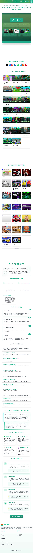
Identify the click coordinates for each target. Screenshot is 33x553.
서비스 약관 (19, 535)
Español (12, 542)
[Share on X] (7, 65)
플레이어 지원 (19, 532)
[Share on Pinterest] (26, 65)
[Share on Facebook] (10, 65)
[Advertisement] (16, 51)
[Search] (23, 1)
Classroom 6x (7, 5)
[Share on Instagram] (12, 65)
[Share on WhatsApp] (18, 65)
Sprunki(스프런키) (17, 1)
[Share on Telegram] (21, 65)
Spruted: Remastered (9, 423)
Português (2, 544)
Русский (7, 544)
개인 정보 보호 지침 (20, 534)
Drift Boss (2, 535)
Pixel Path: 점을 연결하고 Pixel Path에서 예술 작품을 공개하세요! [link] (18, 5)
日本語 (7, 542)
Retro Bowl (9, 1)
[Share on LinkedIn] (15, 65)
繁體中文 (12, 544)
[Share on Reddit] (23, 65)
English (2, 542)
